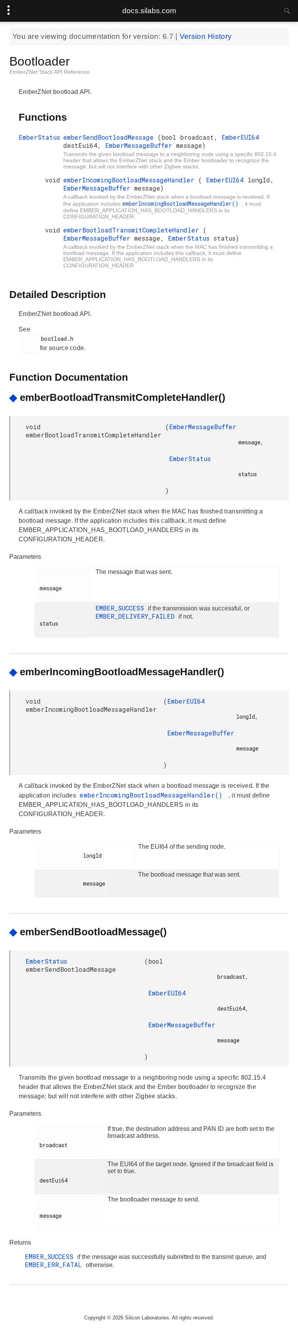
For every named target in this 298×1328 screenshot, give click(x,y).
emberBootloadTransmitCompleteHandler (133, 230)
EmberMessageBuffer (140, 145)
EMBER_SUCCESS (121, 608)
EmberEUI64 (240, 137)
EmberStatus (39, 137)
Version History (206, 36)
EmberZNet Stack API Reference (49, 72)
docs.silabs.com (149, 11)
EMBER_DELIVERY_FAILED (136, 616)
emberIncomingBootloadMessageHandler (130, 180)
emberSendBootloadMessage (110, 137)
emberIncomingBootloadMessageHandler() (182, 203)
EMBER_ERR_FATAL (55, 1264)
